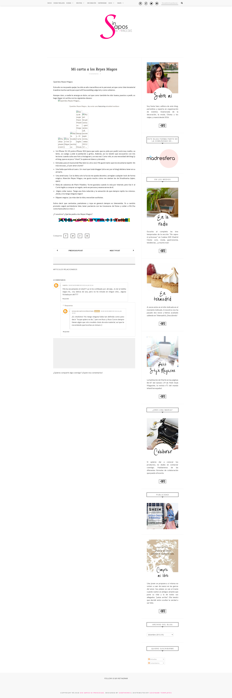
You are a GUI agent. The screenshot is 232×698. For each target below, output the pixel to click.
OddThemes (125, 693)
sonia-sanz (94, 106)
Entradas (153, 659)
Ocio (110, 3)
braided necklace (113, 106)
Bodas (68, 3)
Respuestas (69, 305)
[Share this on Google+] (80, 236)
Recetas (79, 3)
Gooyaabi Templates (161, 693)
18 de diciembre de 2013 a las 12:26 (80, 285)
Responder (66, 298)
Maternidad (102, 3)
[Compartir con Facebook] (66, 236)
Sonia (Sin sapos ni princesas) (83, 311)
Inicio (49, 3)
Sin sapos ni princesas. (92, 693)
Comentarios (155, 663)
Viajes (119, 3)
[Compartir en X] (73, 236)
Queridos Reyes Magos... (78, 106)
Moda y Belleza (59, 3)
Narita (65, 285)
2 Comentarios (94, 74)
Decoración (91, 3)
